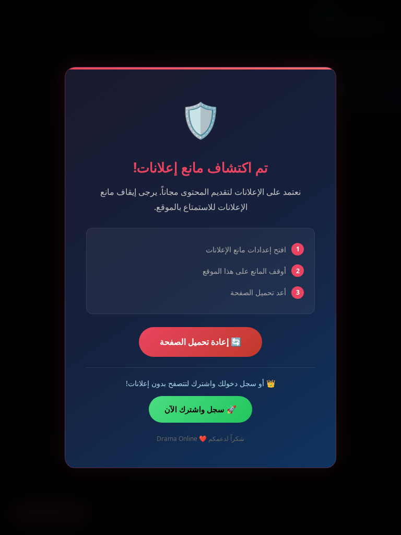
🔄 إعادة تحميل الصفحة (200, 341)
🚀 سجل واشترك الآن (200, 409)
